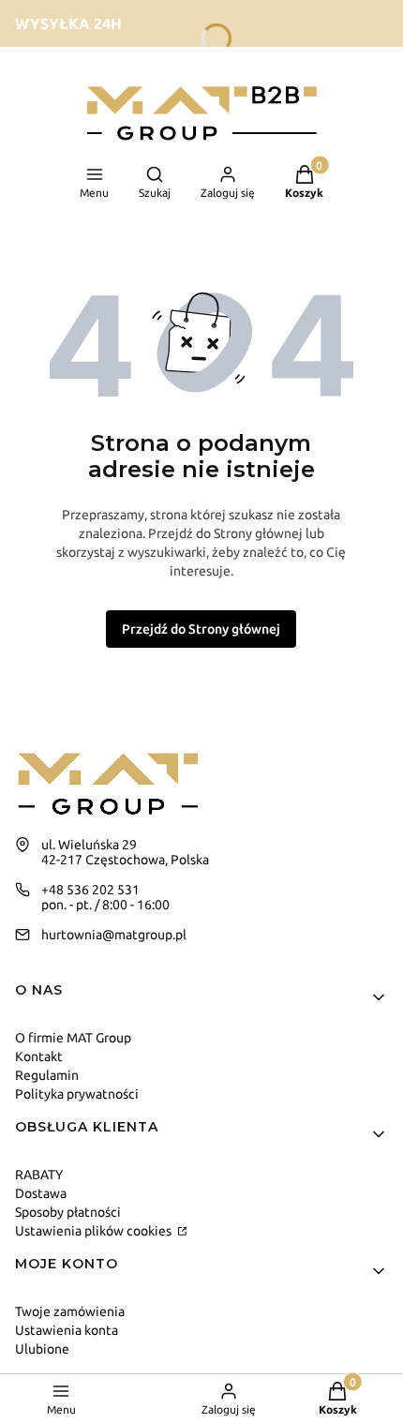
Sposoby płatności (68, 1212)
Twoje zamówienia (70, 1311)
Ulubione (42, 1348)
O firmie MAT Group (73, 1037)
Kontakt (39, 1056)
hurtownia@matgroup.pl (114, 934)
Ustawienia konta (66, 1330)
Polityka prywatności (77, 1093)
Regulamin (47, 1075)
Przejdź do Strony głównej (201, 629)
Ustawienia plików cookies (94, 1230)
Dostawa (41, 1193)
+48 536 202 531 (90, 889)
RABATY (39, 1174)
